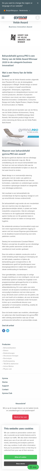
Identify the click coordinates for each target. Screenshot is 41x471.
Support (5, 385)
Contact (5, 389)
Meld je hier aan (20, 417)
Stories (5, 382)
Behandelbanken (9, 348)
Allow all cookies (20, 457)
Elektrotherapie (9, 353)
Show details (20, 464)
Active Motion (8, 366)
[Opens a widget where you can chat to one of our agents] (33, 467)
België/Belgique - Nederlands (17, 10)
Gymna (5, 378)
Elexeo (5, 350)
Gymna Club (7, 393)
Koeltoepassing (9, 361)
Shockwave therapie (10, 356)
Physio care (7, 369)
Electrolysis (7, 358)
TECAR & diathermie (10, 364)
